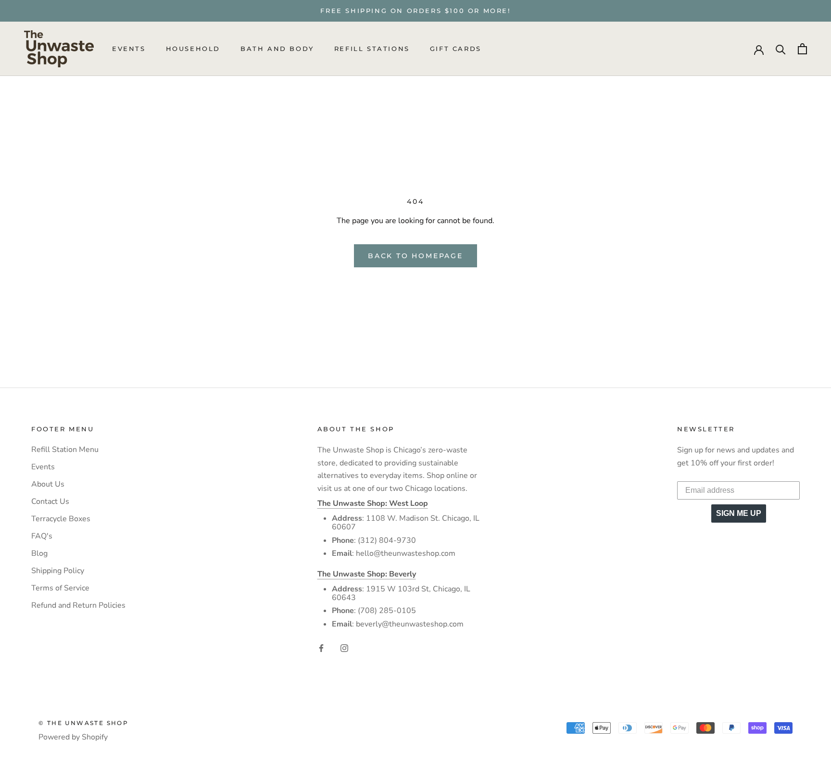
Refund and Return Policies (78, 605)
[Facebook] (321, 647)
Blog (39, 553)
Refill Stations (372, 49)
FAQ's (41, 536)
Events (129, 49)
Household (193, 49)
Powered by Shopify (73, 737)
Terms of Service (60, 588)
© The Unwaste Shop (83, 722)
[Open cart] (802, 48)
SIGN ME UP (738, 513)
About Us (47, 484)
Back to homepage (415, 255)
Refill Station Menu (65, 449)
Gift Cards (455, 49)
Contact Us (50, 501)
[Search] (781, 49)
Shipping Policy (57, 570)
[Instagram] (344, 647)
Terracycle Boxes (60, 519)
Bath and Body (277, 49)
